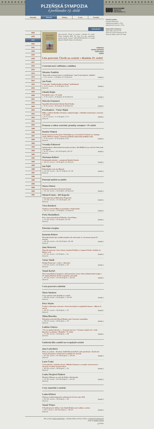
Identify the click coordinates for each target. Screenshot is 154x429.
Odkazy (64, 17)
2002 (33, 117)
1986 (33, 176)
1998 (33, 132)
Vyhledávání (96, 29)
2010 (33, 88)
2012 (33, 80)
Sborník (49, 17)
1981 (33, 195)
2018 (33, 58)
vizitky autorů (99, 51)
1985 (33, 180)
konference (100, 47)
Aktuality (33, 17)
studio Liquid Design (58, 418)
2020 (33, 51)
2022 (33, 44)
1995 (33, 143)
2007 (33, 99)
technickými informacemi (96, 418)
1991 (33, 158)
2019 (33, 55)
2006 (33, 103)
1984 (33, 184)
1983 (33, 187)
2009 (33, 92)
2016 (33, 66)
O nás (80, 17)
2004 (33, 110)
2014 (33, 73)
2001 (33, 121)
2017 (33, 62)
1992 (33, 154)
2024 (33, 36)
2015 (33, 69)
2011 (33, 84)
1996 (33, 139)
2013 (33, 77)
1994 (33, 147)
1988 (33, 169)
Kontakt (96, 17)
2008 (33, 95)
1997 (33, 136)
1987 (33, 173)
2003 (33, 114)
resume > (101, 77)
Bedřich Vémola (99, 420)
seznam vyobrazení (97, 49)
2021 (33, 47)
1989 (33, 165)
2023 (33, 40)
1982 (33, 191)
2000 (33, 125)
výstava (101, 53)
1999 (33, 128)
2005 (33, 106)
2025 (33, 33)
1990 (33, 162)
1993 (33, 150)
